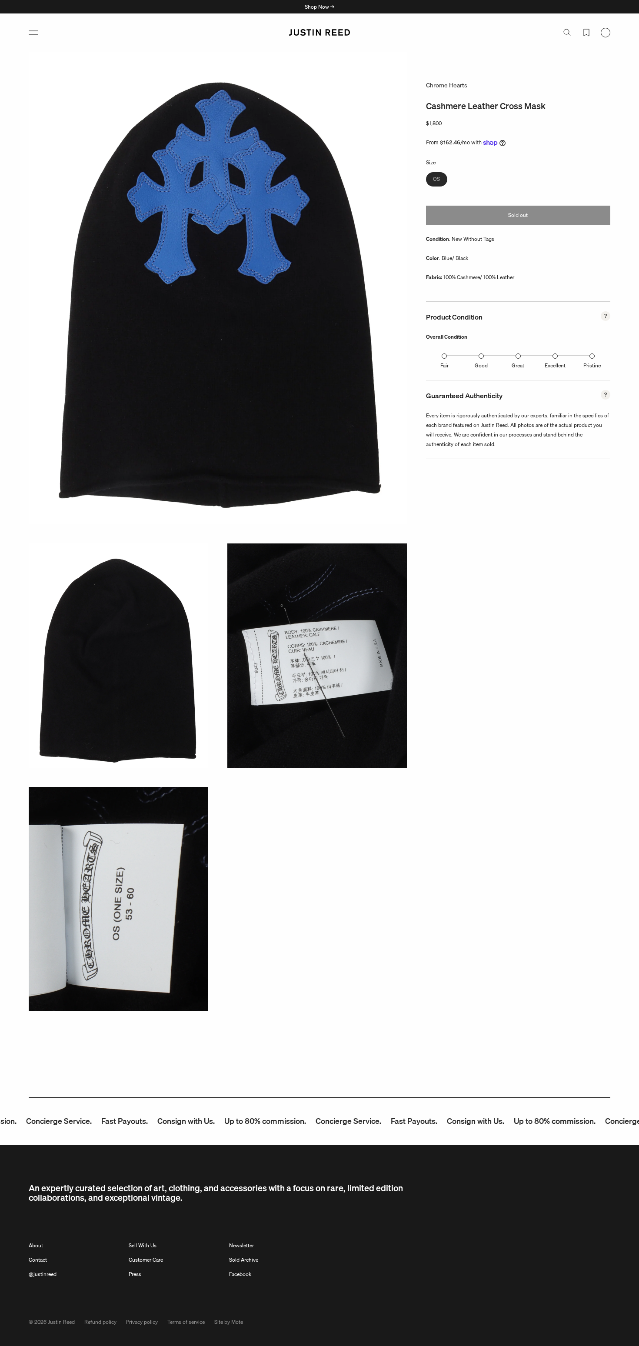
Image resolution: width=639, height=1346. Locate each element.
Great (518, 365)
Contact (38, 1260)
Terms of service (186, 1322)
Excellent (555, 365)
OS (440, 180)
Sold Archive (243, 1260)
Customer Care (146, 1260)
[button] (33, 32)
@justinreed (43, 1274)
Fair (444, 365)
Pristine (592, 365)
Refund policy (100, 1322)
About (36, 1245)
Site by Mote (228, 1322)
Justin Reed (61, 1322)
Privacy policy (142, 1322)
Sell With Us (142, 1245)
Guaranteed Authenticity (464, 395)
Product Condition (454, 317)
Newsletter (241, 1245)
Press (135, 1274)
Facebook (240, 1274)
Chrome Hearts (446, 85)
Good (481, 365)
